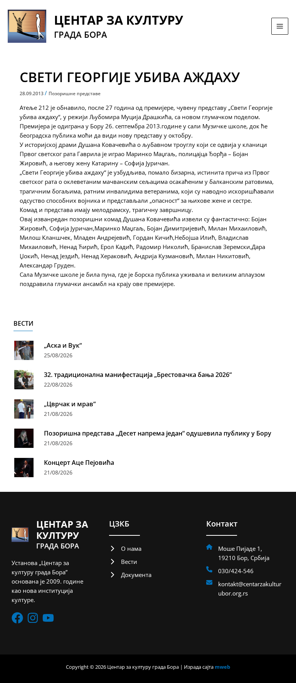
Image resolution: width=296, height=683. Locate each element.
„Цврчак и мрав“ (70, 404)
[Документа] (130, 574)
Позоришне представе (75, 93)
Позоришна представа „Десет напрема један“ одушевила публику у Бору (157, 433)
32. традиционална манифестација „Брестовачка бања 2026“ (138, 374)
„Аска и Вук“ (63, 345)
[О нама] (125, 548)
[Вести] (123, 561)
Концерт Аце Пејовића (79, 462)
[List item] (17, 618)
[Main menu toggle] (279, 26)
